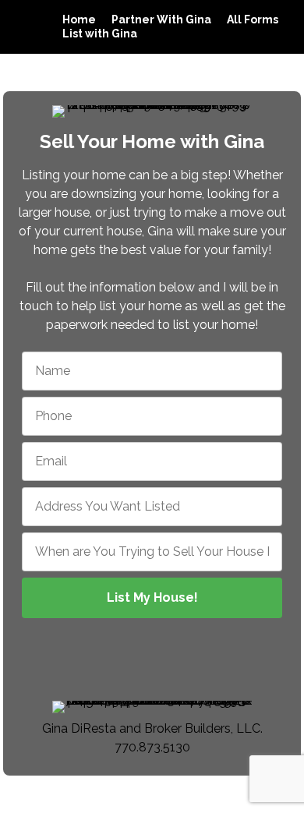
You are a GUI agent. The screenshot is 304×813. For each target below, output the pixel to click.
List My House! (152, 597)
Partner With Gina (161, 19)
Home (79, 19)
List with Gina (99, 33)
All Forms (252, 19)
